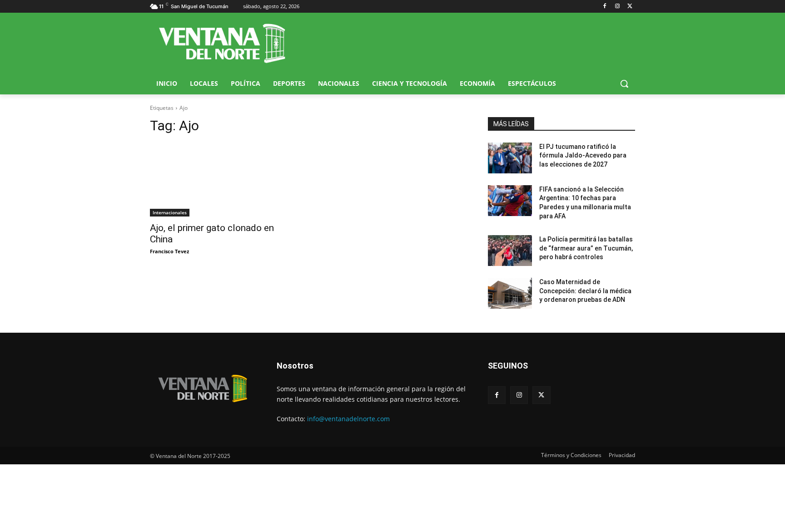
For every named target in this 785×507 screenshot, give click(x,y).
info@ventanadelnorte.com (348, 418)
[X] (630, 6)
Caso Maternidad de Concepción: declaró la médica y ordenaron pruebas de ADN (585, 290)
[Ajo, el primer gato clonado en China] (223, 180)
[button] (624, 83)
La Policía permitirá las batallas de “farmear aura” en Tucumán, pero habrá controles (586, 248)
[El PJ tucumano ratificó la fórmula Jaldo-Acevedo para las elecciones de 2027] (510, 158)
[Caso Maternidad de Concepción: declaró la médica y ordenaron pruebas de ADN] (510, 293)
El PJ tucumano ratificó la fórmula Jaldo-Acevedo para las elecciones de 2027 (582, 155)
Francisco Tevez (169, 251)
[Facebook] (605, 6)
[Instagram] (617, 6)
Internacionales (170, 212)
